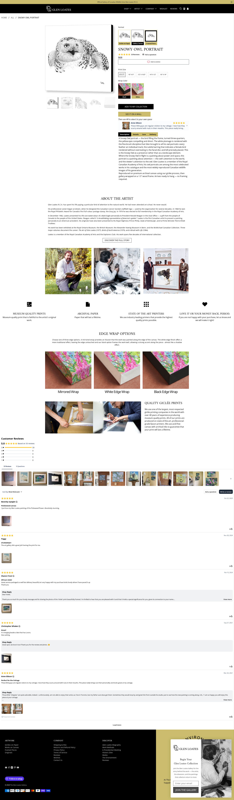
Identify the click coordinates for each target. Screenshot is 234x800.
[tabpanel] (153, 158)
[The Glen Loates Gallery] (59, 8)
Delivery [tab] (153, 134)
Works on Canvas (12, 747)
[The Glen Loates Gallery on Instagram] (12, 768)
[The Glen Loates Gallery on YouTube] (18, 768)
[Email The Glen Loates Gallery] (6, 768)
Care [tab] (144, 134)
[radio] (124, 37)
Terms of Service (60, 752)
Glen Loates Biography (111, 745)
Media (104, 755)
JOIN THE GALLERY (186, 790)
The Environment (109, 757)
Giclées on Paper (12, 745)
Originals (8, 752)
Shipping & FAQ (60, 745)
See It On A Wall (133, 114)
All (12, 18)
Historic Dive (107, 752)
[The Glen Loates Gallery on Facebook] (9, 768)
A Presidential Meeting (111, 750)
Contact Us (58, 760)
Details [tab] (136, 134)
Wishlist (163, 9)
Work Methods (108, 747)
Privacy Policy (59, 750)
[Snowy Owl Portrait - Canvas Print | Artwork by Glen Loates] (80, 59)
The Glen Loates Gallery (18, 785)
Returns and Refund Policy (64, 747)
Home (4, 18)
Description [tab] (124, 134)
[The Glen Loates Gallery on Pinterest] (15, 768)
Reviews (173, 9)
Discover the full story (117, 240)
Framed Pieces (11, 750)
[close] (231, 2)
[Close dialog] (229, 741)
